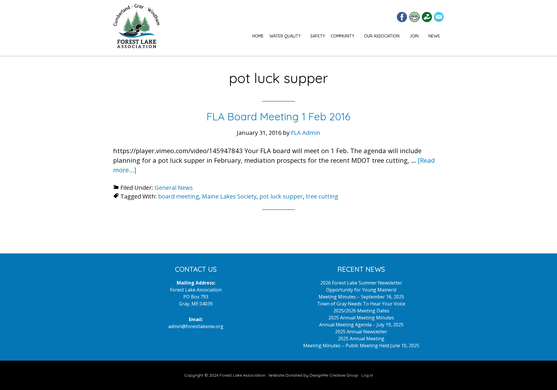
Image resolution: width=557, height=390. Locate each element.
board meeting (178, 196)
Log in (367, 375)
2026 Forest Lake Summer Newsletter (361, 283)
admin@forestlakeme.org (195, 326)
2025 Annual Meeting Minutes (361, 317)
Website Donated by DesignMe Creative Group (313, 375)
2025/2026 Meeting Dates (361, 310)
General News (174, 188)
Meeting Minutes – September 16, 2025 (361, 297)
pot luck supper (281, 196)
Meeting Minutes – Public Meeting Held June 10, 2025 (361, 345)
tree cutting (322, 196)
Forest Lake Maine (136, 28)
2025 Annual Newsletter (361, 331)
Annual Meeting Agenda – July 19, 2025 (361, 324)
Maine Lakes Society (229, 196)
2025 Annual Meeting (361, 338)
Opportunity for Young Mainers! (361, 290)
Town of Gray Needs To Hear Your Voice (361, 303)
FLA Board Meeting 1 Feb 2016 (278, 116)
